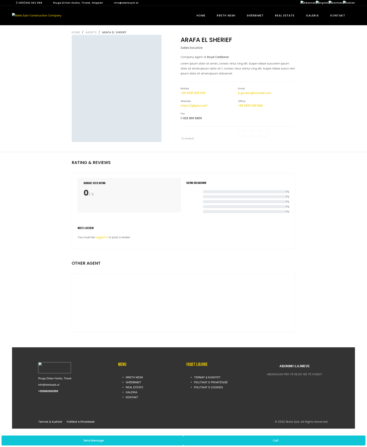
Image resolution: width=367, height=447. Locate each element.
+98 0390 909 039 (193, 93)
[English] (322, 2)
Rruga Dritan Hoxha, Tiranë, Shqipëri (78, 2)
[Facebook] (241, 134)
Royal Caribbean (218, 57)
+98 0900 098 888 (250, 106)
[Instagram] (265, 134)
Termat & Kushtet (50, 422)
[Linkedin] (257, 134)
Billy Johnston (111, 310)
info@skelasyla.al (126, 2)
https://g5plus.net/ (194, 106)
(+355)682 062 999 (29, 2)
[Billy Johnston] (111, 292)
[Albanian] (308, 2)
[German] (336, 2)
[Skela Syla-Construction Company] (36, 15)
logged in (102, 237)
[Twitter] (249, 134)
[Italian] (349, 2)
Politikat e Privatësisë (81, 422)
